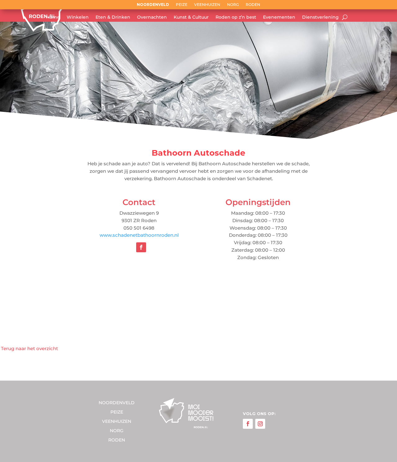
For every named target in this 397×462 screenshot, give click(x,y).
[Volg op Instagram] (260, 424)
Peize (181, 4)
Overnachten (152, 17)
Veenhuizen (207, 4)
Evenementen (279, 17)
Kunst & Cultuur (191, 17)
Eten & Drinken (113, 17)
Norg (233, 4)
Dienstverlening (320, 17)
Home (53, 17)
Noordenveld (153, 4)
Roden (253, 4)
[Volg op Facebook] (141, 247)
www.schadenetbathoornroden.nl (139, 235)
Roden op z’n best (236, 17)
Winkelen (78, 17)
